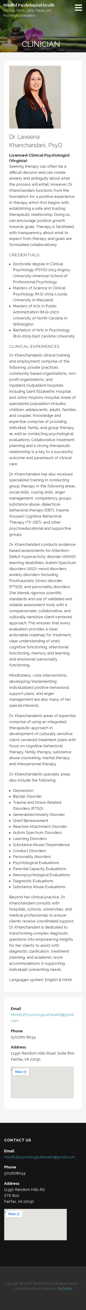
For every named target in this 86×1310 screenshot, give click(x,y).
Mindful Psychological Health (28, 5)
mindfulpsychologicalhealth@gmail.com (39, 1157)
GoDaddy (65, 1289)
